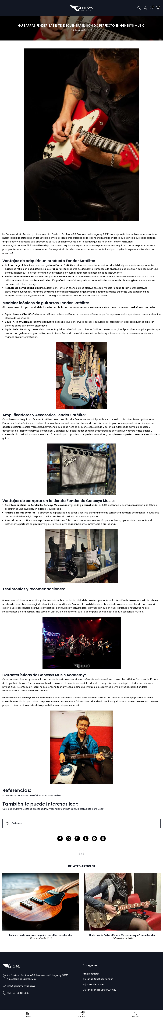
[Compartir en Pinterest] (77, 838)
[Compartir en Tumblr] (86, 838)
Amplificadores (91, 973)
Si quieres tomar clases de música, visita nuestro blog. (32, 795)
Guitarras (16, 823)
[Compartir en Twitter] (68, 838)
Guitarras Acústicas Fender (98, 979)
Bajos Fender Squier (93, 984)
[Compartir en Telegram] (94, 838)
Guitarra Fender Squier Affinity (99, 989)
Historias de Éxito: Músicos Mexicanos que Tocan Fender (122, 935)
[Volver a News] (81, 852)
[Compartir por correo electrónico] (103, 838)
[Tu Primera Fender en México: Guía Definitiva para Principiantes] (97, 852)
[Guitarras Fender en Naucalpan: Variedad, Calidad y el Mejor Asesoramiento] (66, 852)
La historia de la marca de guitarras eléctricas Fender (40, 935)
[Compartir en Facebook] (60, 838)
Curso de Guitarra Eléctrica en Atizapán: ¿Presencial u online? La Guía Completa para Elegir (52, 808)
